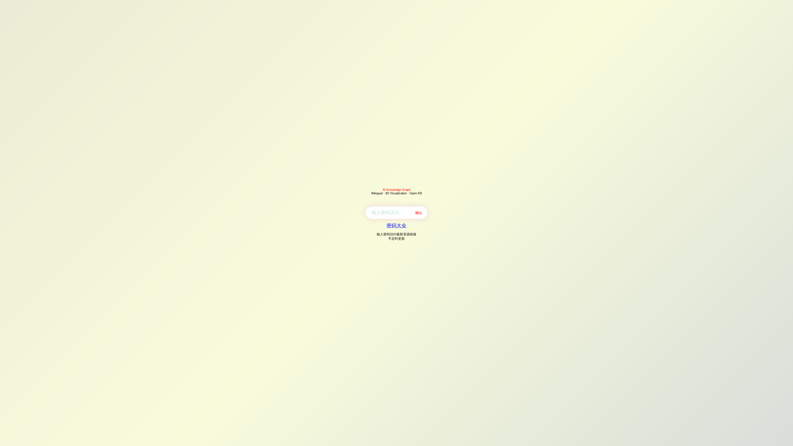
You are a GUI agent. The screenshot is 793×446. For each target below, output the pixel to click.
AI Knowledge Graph (397, 189)
